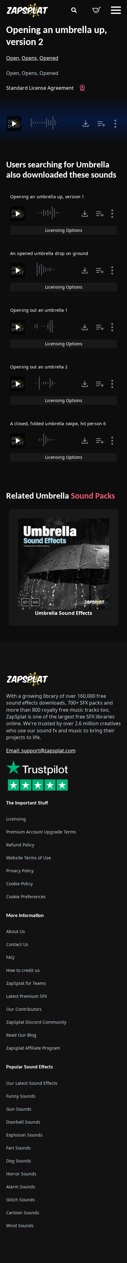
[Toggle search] (74, 10)
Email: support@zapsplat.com (41, 750)
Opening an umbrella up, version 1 (47, 197)
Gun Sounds (18, 1109)
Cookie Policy (19, 884)
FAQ (10, 957)
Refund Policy (20, 845)
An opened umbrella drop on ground (49, 253)
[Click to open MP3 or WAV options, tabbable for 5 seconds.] (85, 123)
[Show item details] (115, 123)
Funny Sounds (20, 1096)
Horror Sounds (21, 1174)
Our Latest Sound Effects (31, 1083)
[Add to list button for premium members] (101, 123)
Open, (13, 58)
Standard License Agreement (40, 87)
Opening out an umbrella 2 (39, 367)
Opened (48, 58)
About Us (15, 931)
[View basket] (96, 10)
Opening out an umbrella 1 (39, 310)
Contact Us (17, 944)
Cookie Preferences (26, 896)
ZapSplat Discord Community (36, 1022)
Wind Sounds (20, 1225)
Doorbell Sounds (23, 1122)
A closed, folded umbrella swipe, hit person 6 (58, 423)
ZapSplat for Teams (26, 983)
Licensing (16, 819)
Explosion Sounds (24, 1135)
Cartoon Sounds (22, 1213)
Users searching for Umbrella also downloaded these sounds (61, 170)
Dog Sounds (18, 1161)
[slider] (51, 122)
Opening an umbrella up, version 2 (56, 36)
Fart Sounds (18, 1148)
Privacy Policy (20, 871)
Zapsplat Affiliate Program (33, 1048)
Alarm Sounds (20, 1187)
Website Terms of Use (28, 858)
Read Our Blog (21, 1035)
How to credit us (23, 970)
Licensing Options (63, 230)
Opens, (30, 58)
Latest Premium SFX (26, 996)
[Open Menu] (116, 10)
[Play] (13, 123)
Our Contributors (24, 1009)
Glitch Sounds (20, 1200)
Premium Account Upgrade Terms (41, 832)
